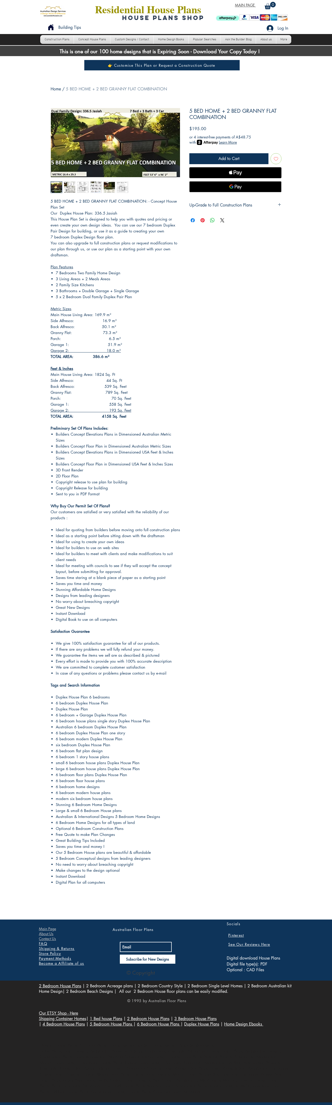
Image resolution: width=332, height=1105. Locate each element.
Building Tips (69, 27)
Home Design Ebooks (243, 1024)
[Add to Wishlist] (276, 158)
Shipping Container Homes (62, 1018)
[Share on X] (222, 220)
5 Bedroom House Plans (111, 1024)
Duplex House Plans (201, 1024)
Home (56, 89)
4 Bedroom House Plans (64, 1024)
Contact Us (47, 938)
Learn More (228, 142)
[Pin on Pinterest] (202, 220)
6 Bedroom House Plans (159, 1024)
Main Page (47, 928)
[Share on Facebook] (193, 220)
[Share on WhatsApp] (212, 220)
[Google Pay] (235, 186)
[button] (270, 5)
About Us (46, 933)
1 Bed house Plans (106, 1018)
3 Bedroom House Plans (195, 1018)
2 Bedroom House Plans (60, 986)
